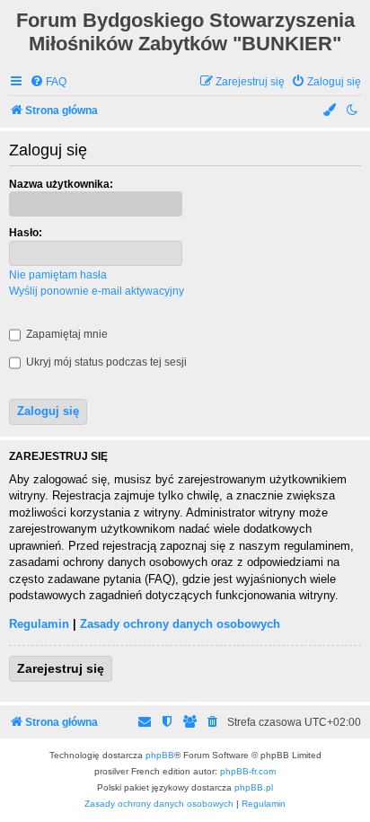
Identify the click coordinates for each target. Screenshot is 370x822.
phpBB (159, 755)
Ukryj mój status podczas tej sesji (105, 362)
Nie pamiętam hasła (58, 275)
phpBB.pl (253, 787)
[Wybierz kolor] (330, 111)
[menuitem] (48, 82)
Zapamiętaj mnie (65, 334)
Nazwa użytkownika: (61, 184)
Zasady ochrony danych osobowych (180, 624)
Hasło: (25, 232)
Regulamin (39, 624)
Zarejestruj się (60, 668)
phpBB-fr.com (248, 771)
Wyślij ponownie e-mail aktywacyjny (96, 291)
